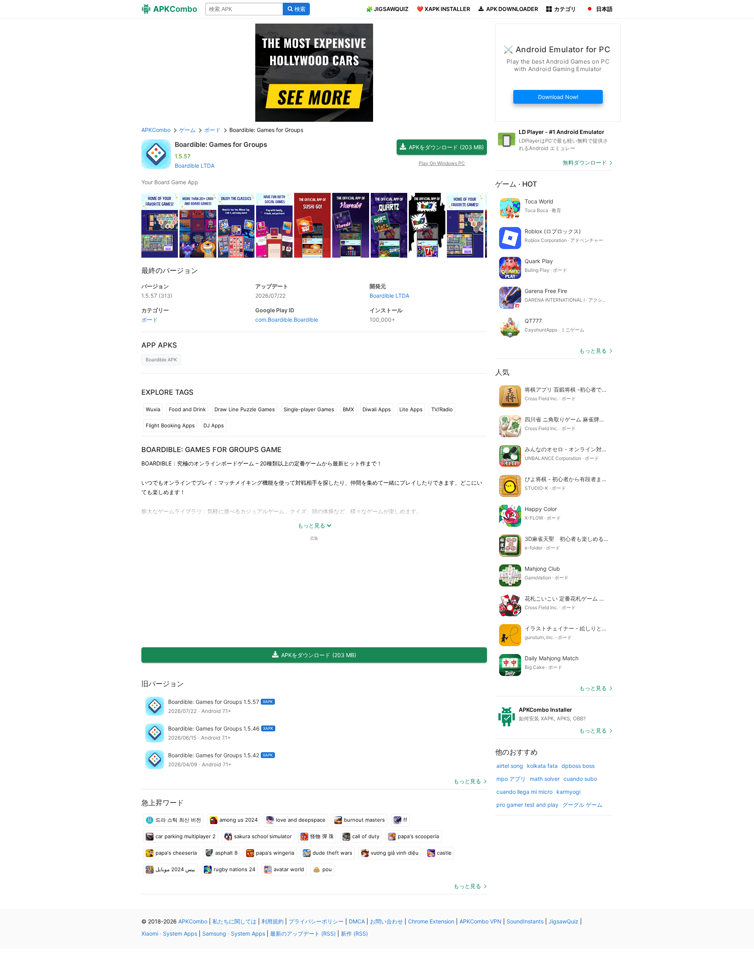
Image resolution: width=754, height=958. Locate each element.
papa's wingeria (275, 853)
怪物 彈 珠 (322, 836)
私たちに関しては (234, 921)
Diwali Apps (376, 409)
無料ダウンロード (585, 162)
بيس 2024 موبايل (175, 869)
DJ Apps (213, 425)
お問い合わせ (386, 921)
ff (405, 820)
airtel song (509, 765)
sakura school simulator (263, 836)
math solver (545, 778)
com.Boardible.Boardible (286, 319)
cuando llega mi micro (524, 791)
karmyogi (568, 791)
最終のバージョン (169, 270)
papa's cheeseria (176, 853)
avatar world (289, 869)
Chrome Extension (431, 921)
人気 (502, 372)
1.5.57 (156, 295)
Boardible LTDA (194, 165)
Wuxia (153, 409)
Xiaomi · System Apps (169, 933)
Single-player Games (309, 409)
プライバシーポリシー (316, 921)
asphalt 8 (226, 853)
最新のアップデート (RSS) (303, 933)
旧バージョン (162, 684)
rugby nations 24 (234, 869)
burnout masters (364, 820)
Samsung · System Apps (233, 933)
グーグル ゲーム (582, 804)
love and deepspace (301, 820)
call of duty (365, 836)
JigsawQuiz (563, 921)
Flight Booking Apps (170, 425)
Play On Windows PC (442, 163)
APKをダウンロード (446, 147)
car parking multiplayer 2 (186, 836)
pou (327, 869)
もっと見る (467, 781)
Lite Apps (411, 409)
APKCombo (155, 129)
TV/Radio (442, 409)
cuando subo (580, 778)
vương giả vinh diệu (395, 853)
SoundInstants (525, 921)
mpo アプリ (511, 778)
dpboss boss (578, 765)
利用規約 (273, 921)
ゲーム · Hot (516, 184)
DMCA (357, 921)
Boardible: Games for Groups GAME (211, 449)
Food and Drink (187, 409)
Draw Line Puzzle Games (244, 409)
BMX (348, 409)
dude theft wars (332, 853)
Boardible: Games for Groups (221, 144)
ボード (149, 319)
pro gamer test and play (527, 804)
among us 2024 (239, 820)
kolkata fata (542, 765)
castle (444, 853)
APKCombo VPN (480, 921)
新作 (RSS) (354, 933)
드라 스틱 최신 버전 (178, 820)
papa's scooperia (418, 836)
